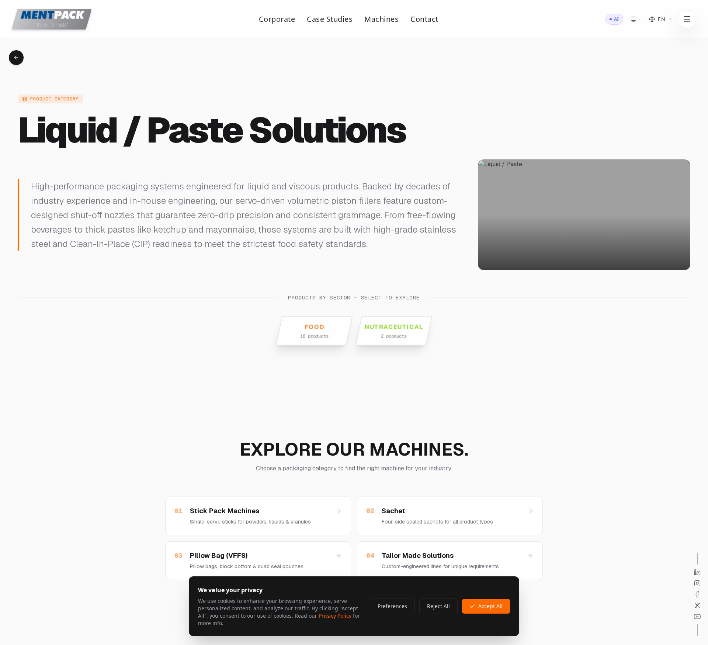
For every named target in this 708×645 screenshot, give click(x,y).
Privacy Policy (335, 615)
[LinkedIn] (697, 572)
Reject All (438, 606)
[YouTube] (697, 616)
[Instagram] (697, 583)
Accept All (490, 606)
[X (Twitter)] (697, 605)
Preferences (392, 606)
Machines (381, 19)
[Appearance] (636, 19)
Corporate (277, 19)
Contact (424, 19)
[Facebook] (697, 594)
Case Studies (330, 19)
